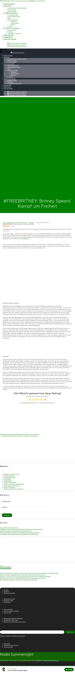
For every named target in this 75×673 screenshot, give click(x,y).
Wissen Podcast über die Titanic (13, 489)
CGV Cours (7, 602)
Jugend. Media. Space (13, 16)
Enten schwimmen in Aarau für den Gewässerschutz (15, 531)
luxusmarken (7, 479)
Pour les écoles (10, 39)
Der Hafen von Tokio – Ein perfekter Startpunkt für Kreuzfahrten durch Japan (22, 578)
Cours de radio (11, 11)
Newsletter (7, 643)
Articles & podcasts (12, 28)
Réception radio (8, 600)
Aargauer (39, 660)
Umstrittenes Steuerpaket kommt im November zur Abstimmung (19, 534)
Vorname (4, 507)
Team (9, 18)
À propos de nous (11, 13)
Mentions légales (5, 636)
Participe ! (8, 6)
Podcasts (10, 32)
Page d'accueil (9, 4)
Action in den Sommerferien (12, 485)
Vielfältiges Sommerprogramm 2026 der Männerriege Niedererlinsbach (21, 529)
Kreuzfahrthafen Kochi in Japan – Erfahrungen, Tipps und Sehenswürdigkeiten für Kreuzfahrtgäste (29, 573)
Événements (8, 37)
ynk (12, 234)
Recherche (70, 632)
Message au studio (9, 593)
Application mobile (9, 599)
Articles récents (11, 30)
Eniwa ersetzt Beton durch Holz (9, 527)
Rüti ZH (13, 24)
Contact (9, 26)
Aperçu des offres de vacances (13, 618)
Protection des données (18, 636)
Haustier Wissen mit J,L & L (12, 474)
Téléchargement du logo (11, 645)
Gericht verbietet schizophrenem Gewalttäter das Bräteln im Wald (19, 532)
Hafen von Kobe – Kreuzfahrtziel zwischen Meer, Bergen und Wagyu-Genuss (22, 575)
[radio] (30, 399)
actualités (31, 222)
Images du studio (12, 20)
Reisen (5, 567)
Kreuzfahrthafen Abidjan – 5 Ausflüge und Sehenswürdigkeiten (18, 580)
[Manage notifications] (71, 669)
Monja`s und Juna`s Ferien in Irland (14, 484)
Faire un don (8, 35)
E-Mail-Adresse (6, 501)
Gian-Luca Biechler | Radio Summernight (15, 222)
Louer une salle (8, 647)
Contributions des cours (14, 33)
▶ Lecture (69, 669)
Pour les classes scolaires (11, 611)
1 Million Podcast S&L (10, 482)
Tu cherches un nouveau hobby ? (17, 8)
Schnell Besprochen (9, 477)
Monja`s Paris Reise (9, 487)
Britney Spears (27, 237)
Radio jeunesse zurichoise (51, 660)
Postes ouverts (11, 9)
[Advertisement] (37, 449)
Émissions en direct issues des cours (14, 622)
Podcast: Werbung (9, 476)
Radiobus (14, 21)
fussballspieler (8, 480)
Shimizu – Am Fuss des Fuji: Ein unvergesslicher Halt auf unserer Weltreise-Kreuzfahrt (25, 576)
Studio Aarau (15, 23)
